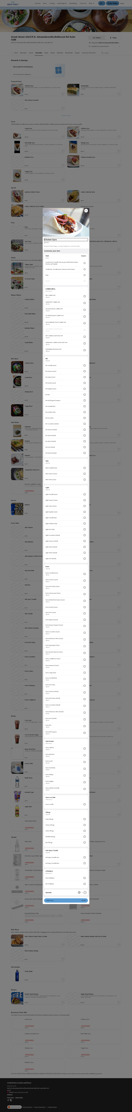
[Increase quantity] (85, 892)
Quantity (49, 892)
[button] (66, 222)
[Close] (86, 210)
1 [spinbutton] (82, 892)
